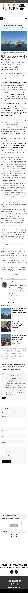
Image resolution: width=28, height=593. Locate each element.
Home (3, 24)
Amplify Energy (22, 352)
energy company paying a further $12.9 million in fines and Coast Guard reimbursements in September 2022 (13, 147)
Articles (9, 24)
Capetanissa (21, 353)
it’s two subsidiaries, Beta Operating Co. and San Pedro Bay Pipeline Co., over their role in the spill (13, 133)
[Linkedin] (13, 302)
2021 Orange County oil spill (13, 352)
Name (4, 430)
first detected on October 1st (12, 82)
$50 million (16, 151)
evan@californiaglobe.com (20, 567)
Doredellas (3, 355)
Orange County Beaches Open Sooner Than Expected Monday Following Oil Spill (19, 338)
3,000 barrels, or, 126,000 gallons (16, 94)
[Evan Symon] (4, 284)
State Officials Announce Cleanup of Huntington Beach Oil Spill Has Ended (19, 310)
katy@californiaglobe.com (19, 565)
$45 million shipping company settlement (9, 350)
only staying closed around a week (12, 110)
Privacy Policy (14, 584)
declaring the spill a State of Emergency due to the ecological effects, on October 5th (13, 106)
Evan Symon (5, 69)
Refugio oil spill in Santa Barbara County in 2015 (15, 100)
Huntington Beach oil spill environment (16, 356)
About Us (14, 577)
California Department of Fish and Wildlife (9, 353)
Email (4, 436)
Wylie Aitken (12, 358)
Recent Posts (10, 278)
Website (4, 442)
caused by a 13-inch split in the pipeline (14, 83)
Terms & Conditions (14, 581)
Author (3, 278)
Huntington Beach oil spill (11, 355)
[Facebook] (3, 302)
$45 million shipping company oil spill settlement (15, 348)
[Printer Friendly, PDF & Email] (14, 274)
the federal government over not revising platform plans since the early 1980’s (14, 127)
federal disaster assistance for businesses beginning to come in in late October (13, 114)
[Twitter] (8, 302)
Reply (3, 397)
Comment (5, 416)
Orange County (6, 358)
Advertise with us (14, 587)
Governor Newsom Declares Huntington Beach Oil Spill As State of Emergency (19, 325)
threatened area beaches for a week (14, 103)
